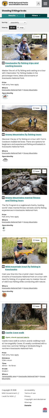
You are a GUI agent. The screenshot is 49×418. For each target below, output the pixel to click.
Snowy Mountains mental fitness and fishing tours (22, 199)
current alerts (23, 337)
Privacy (27, 396)
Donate (27, 405)
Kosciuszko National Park (11, 90)
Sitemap (28, 402)
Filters (35, 15)
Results (12, 15)
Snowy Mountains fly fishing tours (23, 134)
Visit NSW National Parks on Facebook (4, 414)
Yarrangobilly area (9, 376)
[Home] (5, 3)
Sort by (4, 22)
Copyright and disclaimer (35, 399)
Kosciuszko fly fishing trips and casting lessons (22, 64)
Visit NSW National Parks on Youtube (14, 414)
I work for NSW (8, 396)
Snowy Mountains (30, 90)
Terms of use (30, 393)
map (21, 28)
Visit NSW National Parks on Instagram (9, 414)
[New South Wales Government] (45, 410)
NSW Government (9, 393)
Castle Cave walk (14, 332)
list (14, 28)
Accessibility (29, 390)
